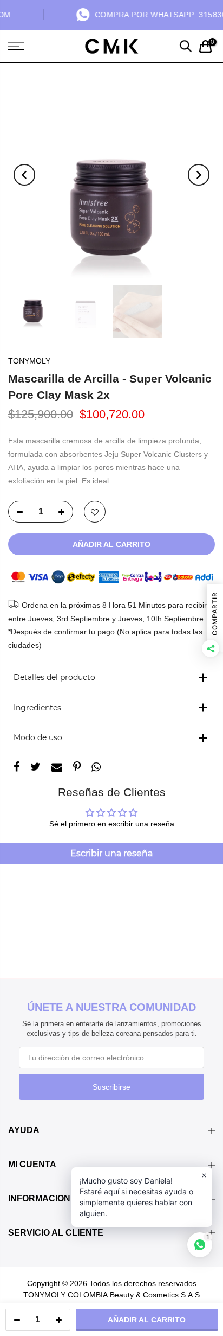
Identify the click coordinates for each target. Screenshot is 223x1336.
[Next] (198, 175)
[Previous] (24, 175)
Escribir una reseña (111, 853)
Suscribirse (111, 1087)
